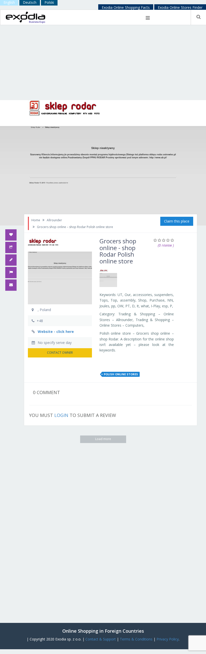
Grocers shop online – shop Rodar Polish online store (75, 227)
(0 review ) (166, 245)
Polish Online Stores (121, 374)
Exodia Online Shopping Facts (126, 7)
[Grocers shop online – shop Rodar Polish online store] (108, 278)
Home (35, 220)
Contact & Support (100, 639)
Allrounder (54, 220)
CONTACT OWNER (60, 352)
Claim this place (176, 221)
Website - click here (56, 331)
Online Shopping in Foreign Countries (103, 631)
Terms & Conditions (136, 639)
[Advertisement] (103, 62)
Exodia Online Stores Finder (180, 7)
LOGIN (61, 415)
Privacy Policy (168, 639)
